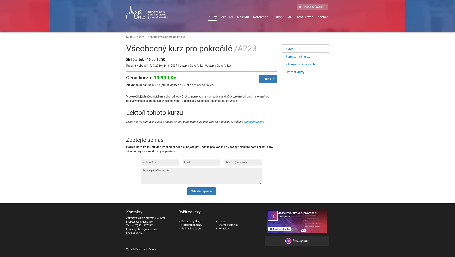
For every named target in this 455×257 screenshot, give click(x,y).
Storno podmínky (228, 224)
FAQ (289, 17)
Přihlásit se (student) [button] (313, 6)
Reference (260, 17)
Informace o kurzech (300, 64)
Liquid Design (149, 249)
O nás (222, 221)
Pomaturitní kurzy (297, 56)
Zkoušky (227, 17)
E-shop (277, 17)
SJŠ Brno (163, 12)
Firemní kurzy (294, 72)
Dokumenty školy (191, 221)
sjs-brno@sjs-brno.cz (146, 229)
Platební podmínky (191, 224)
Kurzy (213, 17)
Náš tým (243, 17)
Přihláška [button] (267, 79)
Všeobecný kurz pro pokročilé (166, 37)
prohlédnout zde (253, 121)
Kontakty (224, 228)
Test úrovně (304, 17)
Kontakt (323, 17)
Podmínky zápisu (191, 228)
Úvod (129, 37)
